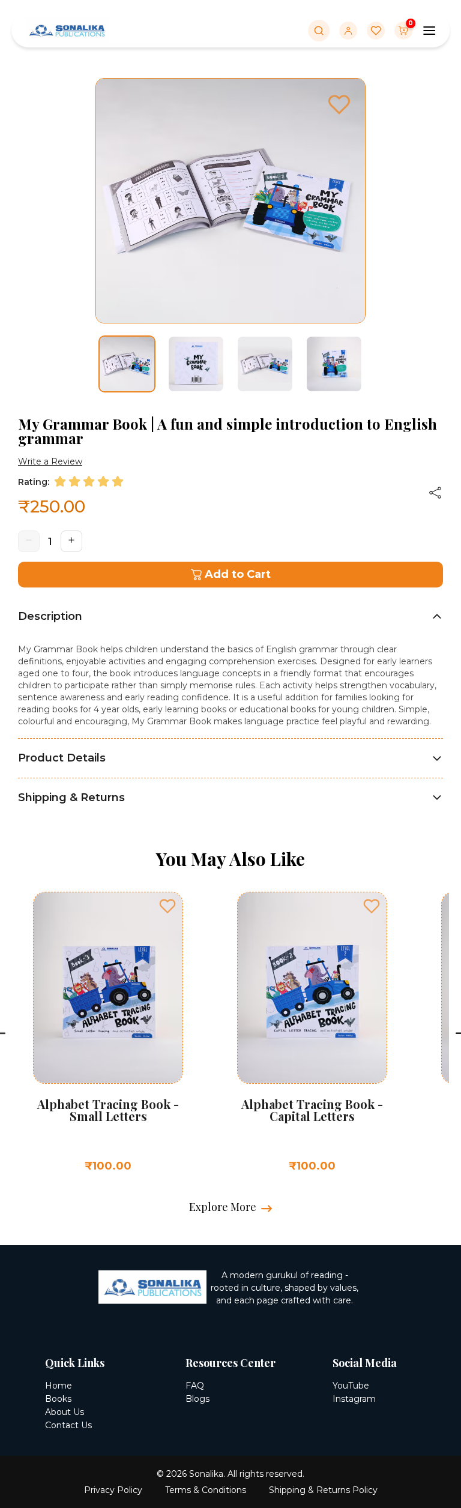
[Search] (319, 30)
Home (58, 1385)
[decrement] (29, 541)
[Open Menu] (429, 30)
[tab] (230, 616)
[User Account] (348, 31)
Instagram (354, 1398)
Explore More (222, 1207)
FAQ (194, 1385)
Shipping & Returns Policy (323, 1490)
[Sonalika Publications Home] (67, 29)
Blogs (197, 1398)
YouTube (351, 1385)
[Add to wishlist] (167, 906)
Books (58, 1398)
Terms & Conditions (205, 1490)
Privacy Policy (113, 1490)
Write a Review (50, 461)
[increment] (71, 541)
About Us (64, 1412)
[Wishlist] (376, 31)
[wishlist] (339, 106)
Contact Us (68, 1425)
